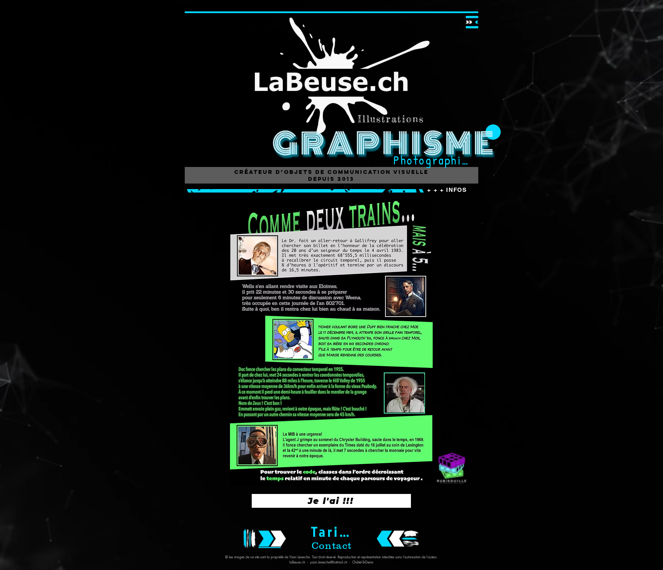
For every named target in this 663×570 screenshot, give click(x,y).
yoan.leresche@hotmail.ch (328, 562)
